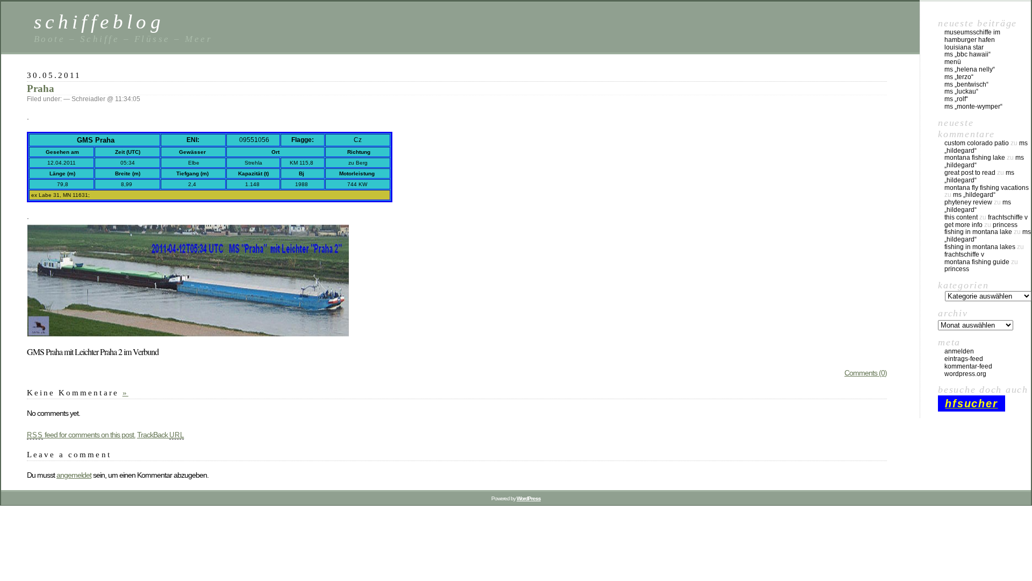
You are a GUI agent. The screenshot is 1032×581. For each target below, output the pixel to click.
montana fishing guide (976, 262)
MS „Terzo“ (958, 77)
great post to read (969, 172)
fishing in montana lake (978, 232)
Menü (952, 62)
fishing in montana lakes (979, 247)
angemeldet (73, 475)
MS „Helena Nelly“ (969, 69)
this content (961, 217)
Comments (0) (865, 373)
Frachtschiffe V (1008, 217)
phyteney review (968, 202)
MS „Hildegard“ (974, 195)
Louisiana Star (964, 47)
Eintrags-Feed (963, 359)
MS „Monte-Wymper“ (973, 106)
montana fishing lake (974, 157)
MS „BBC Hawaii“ (967, 54)
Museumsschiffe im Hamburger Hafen (972, 36)
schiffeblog (99, 22)
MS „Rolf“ (956, 99)
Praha (40, 88)
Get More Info (963, 225)
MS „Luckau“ (961, 91)
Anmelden (959, 351)
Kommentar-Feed (968, 366)
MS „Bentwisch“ (966, 84)
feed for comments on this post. (81, 434)
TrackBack (160, 434)
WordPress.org (965, 374)
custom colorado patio (976, 143)
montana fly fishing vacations (986, 188)
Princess (1005, 225)
